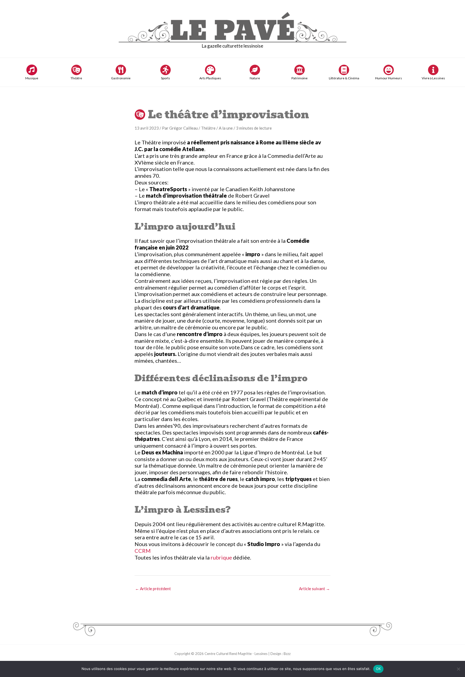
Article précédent (153, 588)
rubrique (222, 557)
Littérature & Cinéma (344, 78)
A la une (226, 128)
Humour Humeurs (388, 78)
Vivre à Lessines (433, 78)
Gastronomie (121, 78)
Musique (31, 78)
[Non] (458, 669)
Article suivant (314, 588)
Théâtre (76, 78)
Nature (255, 78)
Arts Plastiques (210, 78)
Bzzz (287, 653)
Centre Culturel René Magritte (228, 653)
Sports (165, 78)
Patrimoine (299, 78)
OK (378, 669)
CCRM (143, 550)
